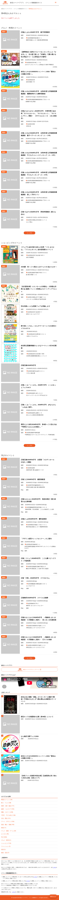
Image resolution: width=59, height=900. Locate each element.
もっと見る (29, 233)
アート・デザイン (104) (7, 821)
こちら (54, 867)
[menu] (55, 2)
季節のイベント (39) (6, 799)
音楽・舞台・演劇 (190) (7, 824)
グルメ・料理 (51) (6, 840)
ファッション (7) (5, 846)
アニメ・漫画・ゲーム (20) (8, 831)
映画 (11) (3, 828)
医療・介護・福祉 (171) (7, 806)
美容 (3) (3, 849)
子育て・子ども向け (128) (8, 815)
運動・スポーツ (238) (7, 812)
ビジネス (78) (5, 834)
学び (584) (4, 837)
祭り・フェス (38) (6, 803)
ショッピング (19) (6, 843)
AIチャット (53, 896)
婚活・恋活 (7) (5, 852)
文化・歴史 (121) (6, 818)
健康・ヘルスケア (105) (7, 809)
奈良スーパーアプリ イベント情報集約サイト (14, 9)
